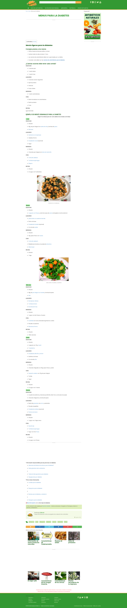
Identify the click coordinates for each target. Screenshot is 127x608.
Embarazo (43, 602)
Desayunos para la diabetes (35, 488)
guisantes (35, 403)
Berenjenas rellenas (33, 301)
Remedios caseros (45, 599)
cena (37, 522)
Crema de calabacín (33, 241)
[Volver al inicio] (28, 8)
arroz (42, 403)
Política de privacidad (87, 605)
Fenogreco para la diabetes (35, 500)
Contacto (56, 597)
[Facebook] (78, 597)
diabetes (49, 522)
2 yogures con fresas (33, 213)
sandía (36, 227)
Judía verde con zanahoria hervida (36, 218)
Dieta (29, 11)
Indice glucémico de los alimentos (36, 468)
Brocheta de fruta (32, 306)
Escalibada (31, 320)
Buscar (78, 2)
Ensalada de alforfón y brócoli (35, 353)
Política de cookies (97, 605)
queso (55, 126)
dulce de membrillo (46, 152)
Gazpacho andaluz (33, 373)
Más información (31, 503)
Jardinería (64, 8)
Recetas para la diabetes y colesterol (37, 494)
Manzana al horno (33, 326)
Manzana (30, 129)
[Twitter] (82, 597)
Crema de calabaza (33, 157)
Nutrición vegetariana (51, 8)
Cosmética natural (32, 602)
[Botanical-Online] (32, 3)
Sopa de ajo (31, 426)
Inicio (27, 11)
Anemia (43, 600)
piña (35, 359)
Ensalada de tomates (33, 224)
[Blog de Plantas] (87, 597)
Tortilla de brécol (32, 304)
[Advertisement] (53, 29)
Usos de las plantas (36, 8)
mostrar (34, 41)
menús (54, 522)
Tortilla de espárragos (34, 160)
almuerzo (31, 522)
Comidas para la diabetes (34, 482)
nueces (41, 235)
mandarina (32, 348)
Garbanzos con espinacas (34, 135)
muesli (39, 345)
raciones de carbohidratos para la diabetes (54, 60)
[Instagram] (85, 597)
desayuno (42, 522)
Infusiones (43, 597)
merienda (60, 522)
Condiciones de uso (78, 605)
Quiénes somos (57, 599)
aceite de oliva (44, 126)
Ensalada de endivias (33, 409)
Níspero (30, 163)
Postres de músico (33, 412)
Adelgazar (30, 600)
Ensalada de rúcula (33, 140)
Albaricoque (31, 247)
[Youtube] (80, 597)
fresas (37, 431)
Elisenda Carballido (46, 506)
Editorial (42, 512)
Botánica (72, 8)
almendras (48, 244)
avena (50, 213)
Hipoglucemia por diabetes (35, 477)
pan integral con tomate (38, 292)
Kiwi (29, 295)
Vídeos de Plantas (83, 8)
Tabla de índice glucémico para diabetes (38, 474)
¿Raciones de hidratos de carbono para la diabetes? (41, 465)
